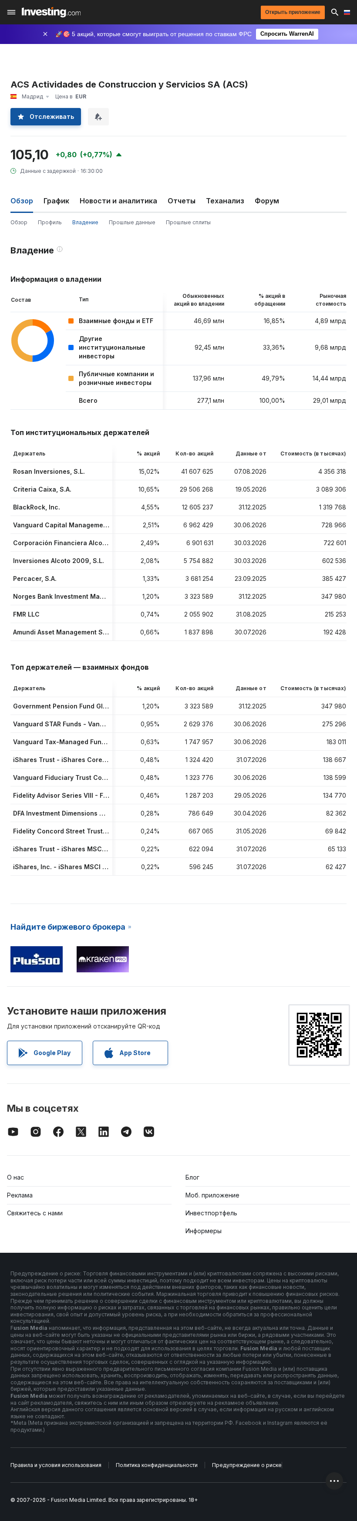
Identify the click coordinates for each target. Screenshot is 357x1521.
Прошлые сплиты (188, 222)
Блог (192, 1177)
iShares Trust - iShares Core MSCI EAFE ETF (81, 759)
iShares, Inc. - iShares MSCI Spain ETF (73, 866)
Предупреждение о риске (247, 1465)
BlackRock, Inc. (36, 507)
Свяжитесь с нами (35, 1213)
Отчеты (181, 200)
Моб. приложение (212, 1195)
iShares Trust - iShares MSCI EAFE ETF (73, 849)
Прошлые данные (132, 222)
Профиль (50, 222)
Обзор (18, 222)
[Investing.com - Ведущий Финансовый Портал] (51, 12)
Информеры (203, 1230)
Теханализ (225, 200)
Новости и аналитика (118, 200)
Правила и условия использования (55, 1465)
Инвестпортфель (211, 1213)
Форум (267, 200)
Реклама (20, 1195)
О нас (15, 1177)
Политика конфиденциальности (157, 1465)
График (56, 200)
